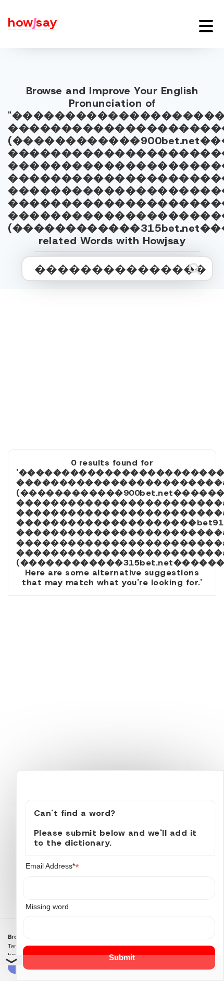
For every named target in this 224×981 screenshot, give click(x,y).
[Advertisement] (112, 358)
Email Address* (52, 866)
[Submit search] (194, 268)
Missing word (47, 906)
